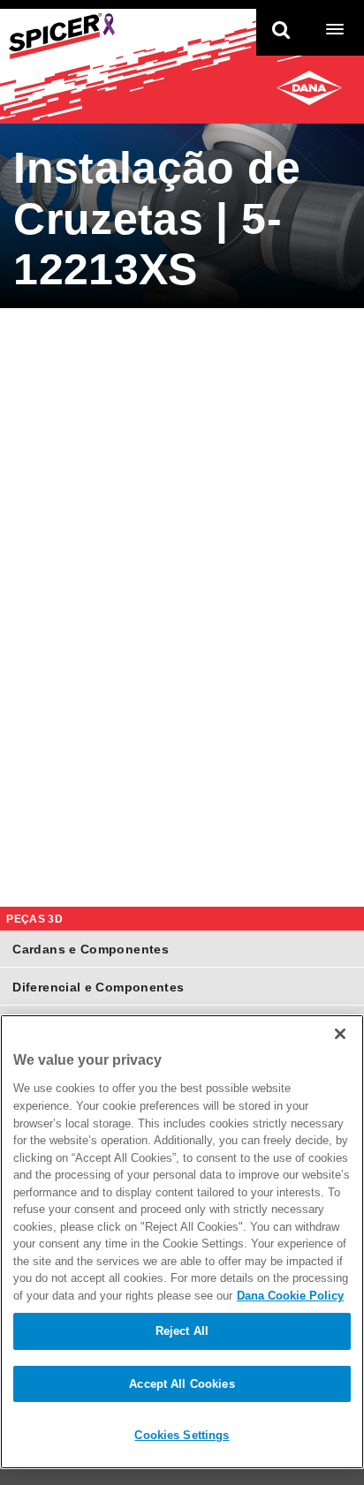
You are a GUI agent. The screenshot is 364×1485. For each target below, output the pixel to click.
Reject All (182, 1331)
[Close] (340, 1033)
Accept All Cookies (181, 1384)
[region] (182, 1241)
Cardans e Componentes (90, 949)
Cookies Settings (181, 1435)
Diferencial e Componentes (98, 987)
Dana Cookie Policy (290, 1295)
